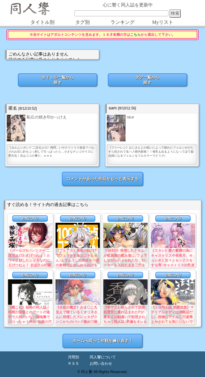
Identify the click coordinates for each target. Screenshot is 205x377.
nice (130, 117)
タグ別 (82, 22)
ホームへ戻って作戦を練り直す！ (103, 340)
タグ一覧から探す (147, 80)
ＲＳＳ (73, 364)
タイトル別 (42, 22)
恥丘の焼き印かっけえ (47, 117)
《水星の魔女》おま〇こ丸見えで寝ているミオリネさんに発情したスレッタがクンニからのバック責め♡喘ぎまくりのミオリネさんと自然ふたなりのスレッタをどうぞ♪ (76, 321)
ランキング (123, 22)
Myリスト (162, 22)
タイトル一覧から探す (58, 80)
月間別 (73, 357)
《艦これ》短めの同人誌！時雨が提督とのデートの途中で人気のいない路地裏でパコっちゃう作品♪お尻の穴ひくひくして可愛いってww (30, 317)
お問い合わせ (101, 364)
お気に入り (30, 218)
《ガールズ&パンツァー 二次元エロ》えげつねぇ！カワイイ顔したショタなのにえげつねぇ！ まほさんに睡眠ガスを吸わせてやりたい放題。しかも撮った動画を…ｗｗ (29, 264)
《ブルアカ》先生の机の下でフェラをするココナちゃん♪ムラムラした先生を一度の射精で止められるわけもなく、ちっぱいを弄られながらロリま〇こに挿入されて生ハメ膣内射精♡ (77, 264)
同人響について (103, 357)
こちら (135, 35)
